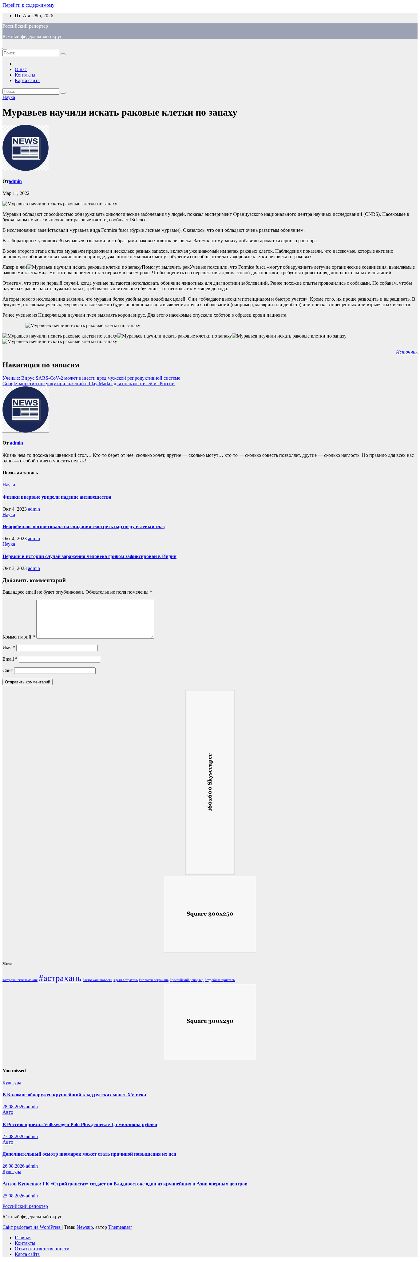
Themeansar (120, 1227)
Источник (407, 351)
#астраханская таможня (20, 980)
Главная (23, 1237)
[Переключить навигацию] (4, 48)
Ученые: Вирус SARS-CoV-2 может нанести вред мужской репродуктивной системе (91, 378)
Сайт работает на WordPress (32, 1227)
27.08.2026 (14, 1136)
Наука (8, 97)
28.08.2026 (14, 1106)
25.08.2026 (14, 1195)
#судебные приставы (220, 980)
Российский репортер (25, 26)
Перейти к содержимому (28, 5)
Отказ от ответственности (42, 1248)
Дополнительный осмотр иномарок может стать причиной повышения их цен (89, 1154)
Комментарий (18, 636)
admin (15, 181)
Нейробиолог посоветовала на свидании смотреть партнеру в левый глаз (83, 526)
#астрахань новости (97, 980)
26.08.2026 (14, 1166)
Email (10, 659)
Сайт (7, 670)
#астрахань (60, 978)
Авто (7, 1112)
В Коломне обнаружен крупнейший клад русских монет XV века (74, 1094)
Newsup (85, 1227)
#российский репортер (187, 980)
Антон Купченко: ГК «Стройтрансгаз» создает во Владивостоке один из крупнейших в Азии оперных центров (125, 1183)
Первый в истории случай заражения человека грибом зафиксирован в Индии (89, 556)
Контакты (25, 74)
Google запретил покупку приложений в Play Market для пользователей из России (88, 383)
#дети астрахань (125, 980)
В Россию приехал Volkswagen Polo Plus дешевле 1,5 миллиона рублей (79, 1124)
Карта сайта (27, 80)
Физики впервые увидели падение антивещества (56, 497)
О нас (21, 69)
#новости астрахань (153, 980)
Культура (11, 1082)
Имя (8, 647)
